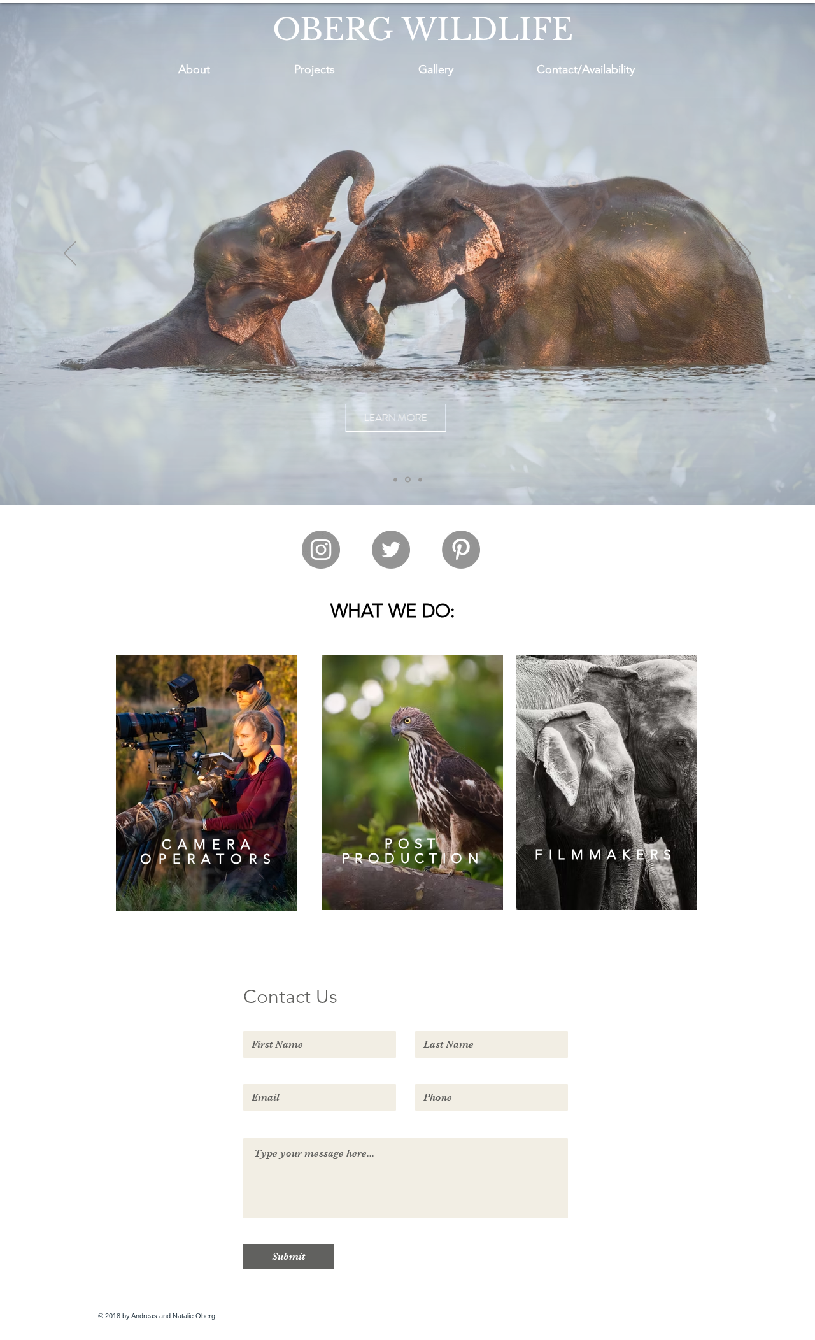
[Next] (745, 254)
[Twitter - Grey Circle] (391, 550)
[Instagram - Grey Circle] (321, 550)
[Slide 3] (420, 479)
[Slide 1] (395, 479)
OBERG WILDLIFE (423, 29)
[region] (206, 783)
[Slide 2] (408, 480)
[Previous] (70, 254)
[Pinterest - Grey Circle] (461, 550)
